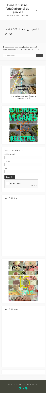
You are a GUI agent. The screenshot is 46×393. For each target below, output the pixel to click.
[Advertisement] (23, 228)
